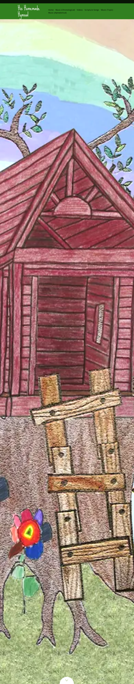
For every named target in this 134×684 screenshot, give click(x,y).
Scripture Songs (92, 10)
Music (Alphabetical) (57, 12)
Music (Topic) (107, 10)
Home (51, 10)
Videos (80, 10)
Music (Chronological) (65, 10)
